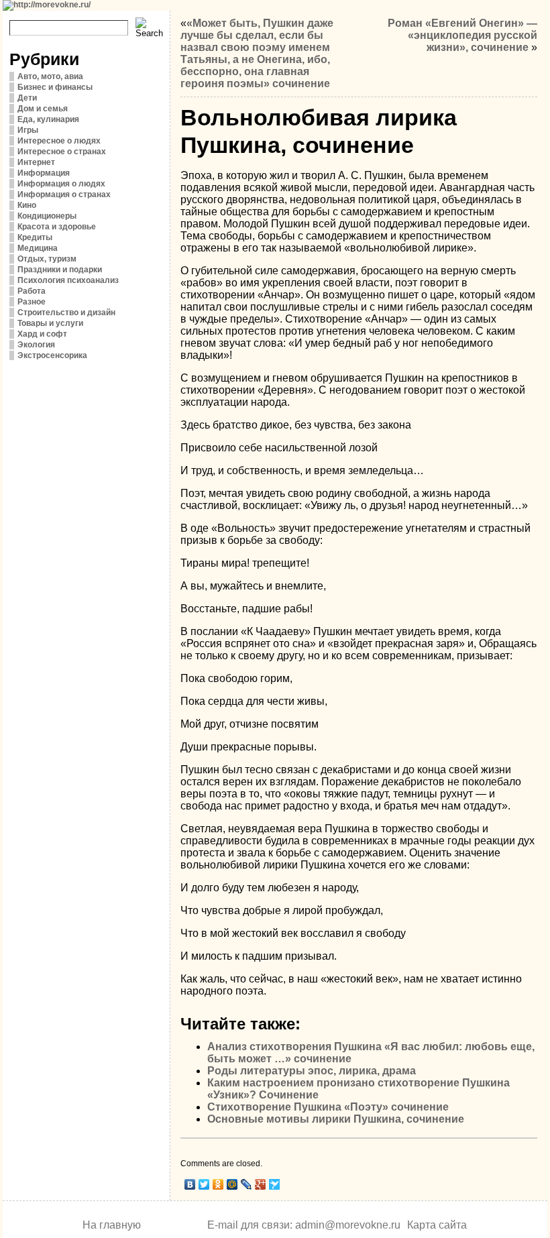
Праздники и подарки (59, 269)
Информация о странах (64, 194)
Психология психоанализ (68, 280)
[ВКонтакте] (190, 1184)
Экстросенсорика (52, 355)
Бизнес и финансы (55, 87)
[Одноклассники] (218, 1184)
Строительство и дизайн (66, 312)
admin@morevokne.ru (347, 1225)
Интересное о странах (61, 151)
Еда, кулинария (48, 119)
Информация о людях (61, 183)
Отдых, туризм (46, 259)
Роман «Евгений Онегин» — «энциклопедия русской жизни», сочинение (462, 35)
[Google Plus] (261, 1184)
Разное (31, 301)
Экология (36, 344)
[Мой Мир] (232, 1184)
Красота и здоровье (56, 226)
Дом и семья (42, 108)
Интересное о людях (59, 141)
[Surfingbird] (275, 1184)
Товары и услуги (50, 323)
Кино (26, 205)
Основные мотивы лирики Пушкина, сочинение (335, 1119)
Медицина (37, 248)
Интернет (36, 162)
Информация (43, 173)
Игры (27, 130)
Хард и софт (42, 334)
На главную (111, 1225)
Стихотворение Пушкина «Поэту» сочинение (328, 1107)
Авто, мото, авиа (50, 76)
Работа (31, 291)
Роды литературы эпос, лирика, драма (311, 1070)
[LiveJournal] (246, 1184)
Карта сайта (437, 1225)
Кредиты (34, 237)
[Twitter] (204, 1184)
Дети (27, 98)
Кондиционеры (46, 216)
